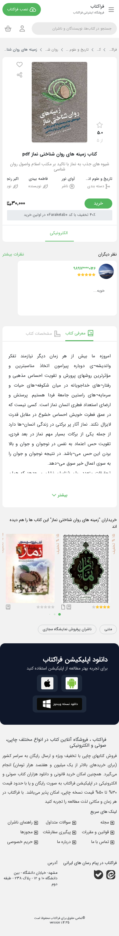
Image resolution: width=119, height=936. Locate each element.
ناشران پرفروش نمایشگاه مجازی (67, 629)
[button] (19, 64)
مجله (104, 822)
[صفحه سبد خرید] (8, 28)
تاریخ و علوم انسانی (98, 179)
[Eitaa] (110, 874)
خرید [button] (98, 203)
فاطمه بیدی (38, 179)
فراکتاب (55, 918)
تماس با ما (100, 841)
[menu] (111, 9)
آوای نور (68, 179)
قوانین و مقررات (95, 832)
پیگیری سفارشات (57, 832)
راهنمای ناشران (20, 822)
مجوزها (26, 832)
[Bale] (98, 874)
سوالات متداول (58, 822)
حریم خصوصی (20, 841)
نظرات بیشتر (13, 254)
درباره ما (64, 841)
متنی (108, 629)
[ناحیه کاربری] (22, 28)
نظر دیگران (107, 254)
